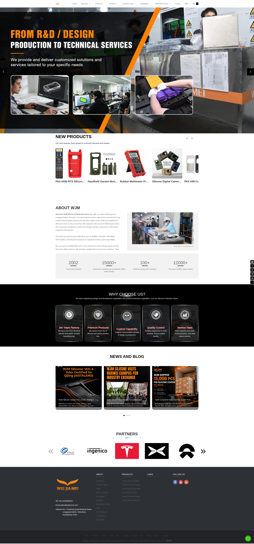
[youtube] (252, 278)
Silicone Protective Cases (131, 496)
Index (142, 536)
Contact (177, 4)
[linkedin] (252, 273)
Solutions (112, 4)
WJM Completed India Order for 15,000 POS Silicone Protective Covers (173, 400)
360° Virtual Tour (102, 492)
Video (98, 489)
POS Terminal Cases (129, 492)
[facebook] (252, 265)
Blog (117, 536)
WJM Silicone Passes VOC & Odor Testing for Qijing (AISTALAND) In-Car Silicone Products (77, 400)
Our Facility (100, 520)
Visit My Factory (188, 246)
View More (59, 185)
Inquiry (157, 536)
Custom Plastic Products (130, 481)
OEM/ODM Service (161, 4)
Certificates (100, 481)
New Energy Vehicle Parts (131, 489)
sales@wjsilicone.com (69, 505)
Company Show (102, 485)
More (186, 4)
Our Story (99, 500)
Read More (177, 246)
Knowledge (125, 536)
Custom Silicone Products (131, 500)
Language (165, 536)
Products (98, 4)
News (111, 536)
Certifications (100, 516)
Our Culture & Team (103, 504)
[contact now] (252, 269)
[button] (3, 71)
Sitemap (149, 536)
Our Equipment (101, 512)
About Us (84, 4)
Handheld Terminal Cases (131, 485)
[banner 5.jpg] (127, 70)
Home (75, 4)
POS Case (116, 217)
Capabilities (144, 4)
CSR (98, 508)
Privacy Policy (150, 541)
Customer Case (127, 4)
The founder (100, 496)
